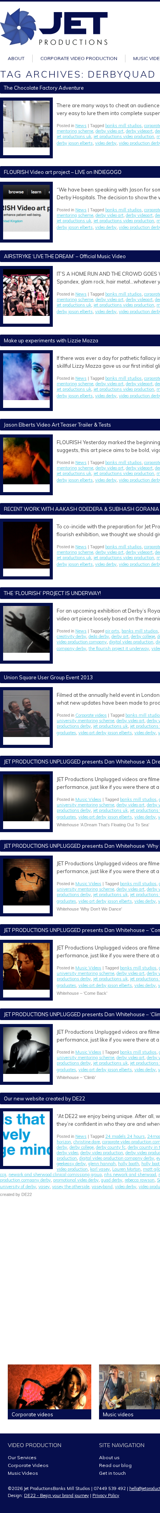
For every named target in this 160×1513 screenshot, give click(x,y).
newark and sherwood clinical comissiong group (55, 1174)
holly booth (128, 1163)
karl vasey (100, 1169)
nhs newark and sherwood (130, 1174)
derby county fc (110, 1147)
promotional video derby (76, 1180)
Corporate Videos (28, 1465)
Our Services (22, 1457)
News (81, 125)
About (16, 58)
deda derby (99, 636)
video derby (106, 143)
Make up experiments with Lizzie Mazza (51, 340)
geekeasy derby (71, 1163)
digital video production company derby (116, 1158)
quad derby (111, 1180)
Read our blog (115, 1465)
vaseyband (102, 1186)
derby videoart (139, 131)
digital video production (131, 642)
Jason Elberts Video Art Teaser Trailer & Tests (57, 425)
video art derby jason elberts (105, 732)
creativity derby (71, 636)
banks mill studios (123, 125)
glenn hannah (102, 1163)
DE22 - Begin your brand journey (56, 1495)
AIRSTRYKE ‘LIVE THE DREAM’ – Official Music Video (65, 256)
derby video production (101, 1152)
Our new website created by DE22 (44, 1098)
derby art (120, 636)
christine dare (86, 1141)
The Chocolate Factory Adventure (44, 88)
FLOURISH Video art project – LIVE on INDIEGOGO (63, 172)
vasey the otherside (70, 1186)
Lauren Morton (126, 1169)
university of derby (18, 1186)
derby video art (109, 131)
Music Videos (88, 799)
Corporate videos (91, 715)
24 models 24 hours (125, 1136)
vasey (44, 1186)
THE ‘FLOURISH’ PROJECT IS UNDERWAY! (52, 593)
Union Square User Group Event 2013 (48, 677)
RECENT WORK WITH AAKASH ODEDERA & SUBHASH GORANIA (81, 509)
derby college (143, 636)
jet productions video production (124, 136)
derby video (67, 1152)
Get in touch (112, 1473)
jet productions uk (74, 136)
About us (109, 1457)
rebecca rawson (140, 1180)
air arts (112, 631)
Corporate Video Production (78, 58)
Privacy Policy (105, 1495)
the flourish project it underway (119, 648)
